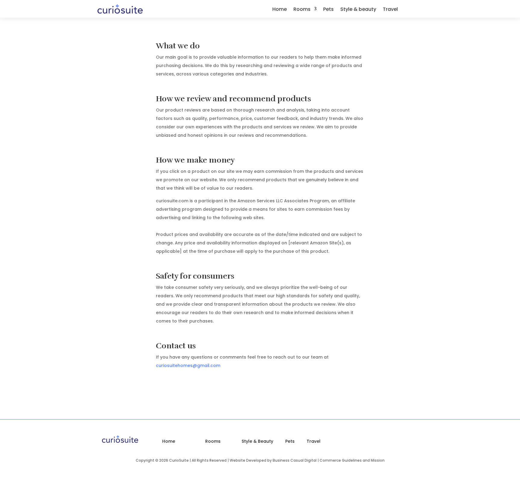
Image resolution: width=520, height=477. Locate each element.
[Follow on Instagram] (406, 441)
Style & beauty (358, 10)
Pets (328, 10)
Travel (390, 10)
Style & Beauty (257, 441)
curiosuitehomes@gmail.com (188, 365)
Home (279, 10)
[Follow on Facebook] (417, 8)
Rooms (302, 10)
